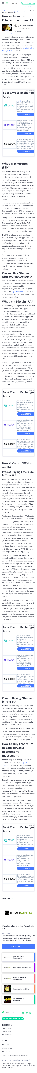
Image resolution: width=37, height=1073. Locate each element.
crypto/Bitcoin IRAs (19, 291)
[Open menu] (3, 3)
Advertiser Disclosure (8, 1052)
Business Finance (7, 1028)
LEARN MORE (26, 114)
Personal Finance (7, 1031)
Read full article (18, 946)
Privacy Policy (6, 1044)
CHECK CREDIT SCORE (28, 3)
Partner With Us (7, 1034)
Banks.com (5, 11)
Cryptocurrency (20, 11)
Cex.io (19, 101)
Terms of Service (7, 1048)
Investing (12, 11)
